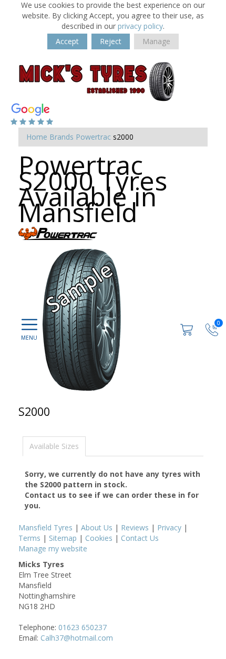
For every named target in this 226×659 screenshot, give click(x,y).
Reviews (135, 527)
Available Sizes (54, 446)
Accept (67, 41)
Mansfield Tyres (45, 527)
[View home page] (97, 81)
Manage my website (52, 548)
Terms (29, 538)
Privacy (169, 527)
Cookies (98, 538)
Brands (61, 137)
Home (36, 137)
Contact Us (140, 538)
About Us (96, 527)
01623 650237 (82, 627)
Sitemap (63, 538)
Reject (110, 41)
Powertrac (93, 137)
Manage (156, 41)
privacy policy (140, 26)
